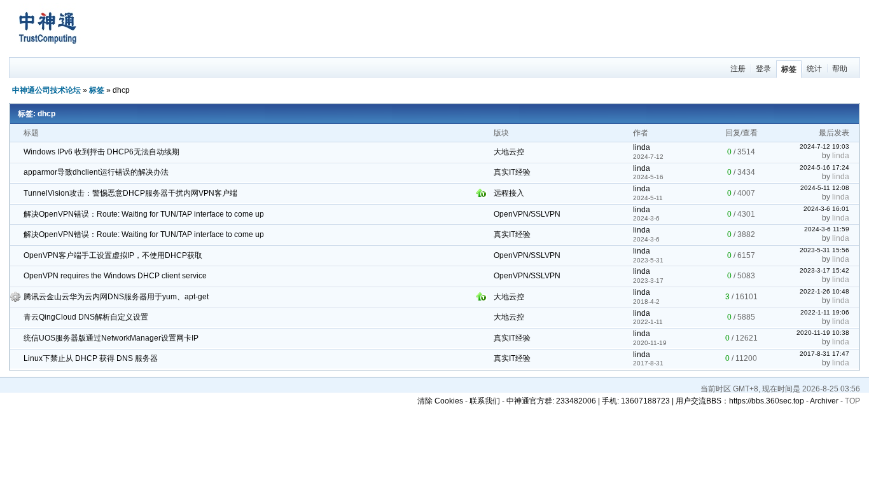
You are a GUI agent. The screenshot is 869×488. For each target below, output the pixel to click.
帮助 (839, 68)
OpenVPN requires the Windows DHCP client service (115, 275)
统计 (814, 68)
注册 (738, 68)
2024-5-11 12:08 (824, 187)
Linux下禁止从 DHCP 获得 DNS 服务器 (91, 358)
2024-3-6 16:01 (826, 208)
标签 (788, 69)
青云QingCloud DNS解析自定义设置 (86, 317)
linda (641, 147)
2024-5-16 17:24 (824, 167)
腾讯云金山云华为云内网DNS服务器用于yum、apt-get (116, 296)
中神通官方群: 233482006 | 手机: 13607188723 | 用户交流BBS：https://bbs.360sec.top (655, 400)
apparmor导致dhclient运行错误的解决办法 (96, 172)
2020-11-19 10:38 (822, 332)
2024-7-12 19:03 (824, 146)
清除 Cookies (440, 400)
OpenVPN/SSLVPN (527, 214)
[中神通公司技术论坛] (47, 51)
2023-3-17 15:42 (824, 270)
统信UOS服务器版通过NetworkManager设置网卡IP (111, 338)
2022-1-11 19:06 (824, 312)
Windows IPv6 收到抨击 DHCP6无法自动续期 (101, 151)
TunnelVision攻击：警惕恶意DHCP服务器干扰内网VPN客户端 (130, 193)
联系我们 (484, 400)
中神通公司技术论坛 (46, 90)
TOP (852, 400)
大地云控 (509, 151)
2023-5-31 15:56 (824, 250)
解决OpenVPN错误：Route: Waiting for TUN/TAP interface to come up (144, 214)
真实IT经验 (512, 172)
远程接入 (509, 193)
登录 (763, 68)
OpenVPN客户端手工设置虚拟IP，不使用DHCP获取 (113, 255)
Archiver (824, 400)
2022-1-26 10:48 (824, 291)
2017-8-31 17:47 (824, 353)
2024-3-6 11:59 (826, 229)
